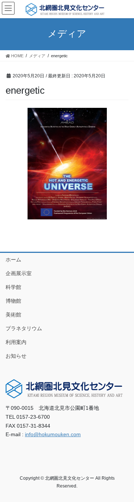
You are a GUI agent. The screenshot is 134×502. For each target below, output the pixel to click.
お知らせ (16, 356)
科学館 (13, 287)
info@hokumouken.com (53, 434)
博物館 (13, 301)
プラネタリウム (24, 328)
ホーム (13, 260)
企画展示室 (19, 273)
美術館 (13, 315)
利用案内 (16, 342)
